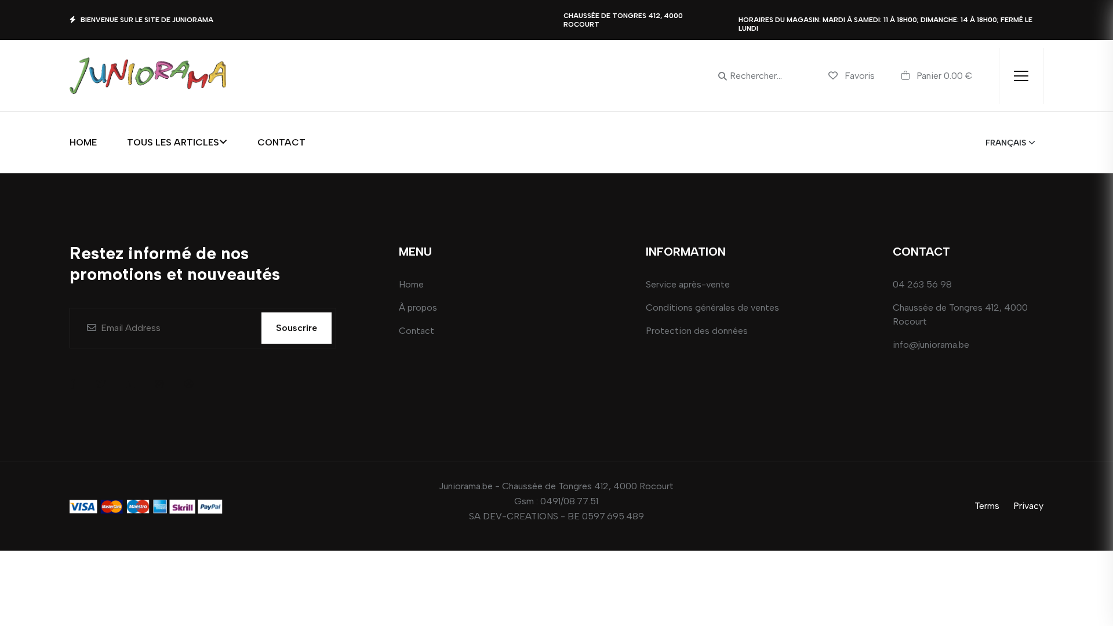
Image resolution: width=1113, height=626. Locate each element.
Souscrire (296, 327)
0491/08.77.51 (569, 501)
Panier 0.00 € (943, 75)
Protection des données (697, 330)
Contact (281, 142)
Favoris (860, 75)
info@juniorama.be (931, 344)
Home (83, 142)
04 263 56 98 (922, 284)
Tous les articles (173, 142)
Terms (986, 505)
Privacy (1028, 505)
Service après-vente (688, 284)
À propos (418, 307)
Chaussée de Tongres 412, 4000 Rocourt (960, 314)
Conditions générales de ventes (712, 307)
